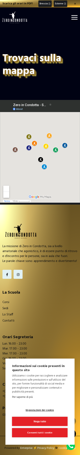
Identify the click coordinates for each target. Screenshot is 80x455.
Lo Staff (7, 314)
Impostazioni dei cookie (40, 410)
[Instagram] (18, 274)
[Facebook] (6, 274)
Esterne (59, 4)
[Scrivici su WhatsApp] (71, 446)
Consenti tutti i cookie (39, 432)
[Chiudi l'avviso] (75, 3)
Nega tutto (40, 421)
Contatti (8, 320)
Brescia (44, 4)
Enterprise (26, 448)
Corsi (5, 302)
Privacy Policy (45, 448)
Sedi (5, 308)
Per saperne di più (22, 397)
